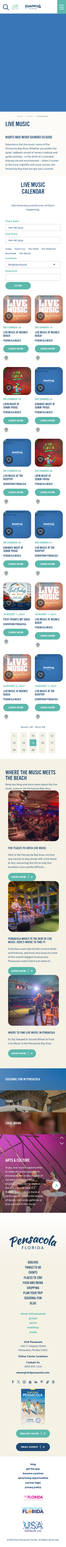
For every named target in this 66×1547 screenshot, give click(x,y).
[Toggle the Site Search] (6, 6)
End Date (11, 233)
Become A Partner (33, 1473)
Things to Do (33, 1267)
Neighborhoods (17, 264)
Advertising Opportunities (33, 1478)
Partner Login (33, 1482)
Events (33, 1273)
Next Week (10, 253)
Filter (18, 285)
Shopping (33, 1288)
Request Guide (29, 1433)
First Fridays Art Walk (16, 619)
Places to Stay (33, 1278)
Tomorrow (19, 248)
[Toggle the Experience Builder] (15, 6)
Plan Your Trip (33, 1293)
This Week (33, 248)
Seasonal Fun (33, 1298)
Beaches (33, 1262)
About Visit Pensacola (33, 1313)
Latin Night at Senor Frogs (11, 405)
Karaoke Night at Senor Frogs (45, 405)
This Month (25, 253)
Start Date (12, 221)
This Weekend (48, 248)
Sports (33, 1322)
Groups (33, 1318)
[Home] (33, 6)
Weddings (33, 1327)
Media (33, 1332)
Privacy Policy (33, 1487)
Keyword (11, 270)
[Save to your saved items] (9, 316)
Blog (33, 1303)
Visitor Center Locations (33, 1356)
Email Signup (29, 1446)
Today (8, 248)
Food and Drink (33, 1283)
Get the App (33, 1468)
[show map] (6, 358)
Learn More (15, 348)
